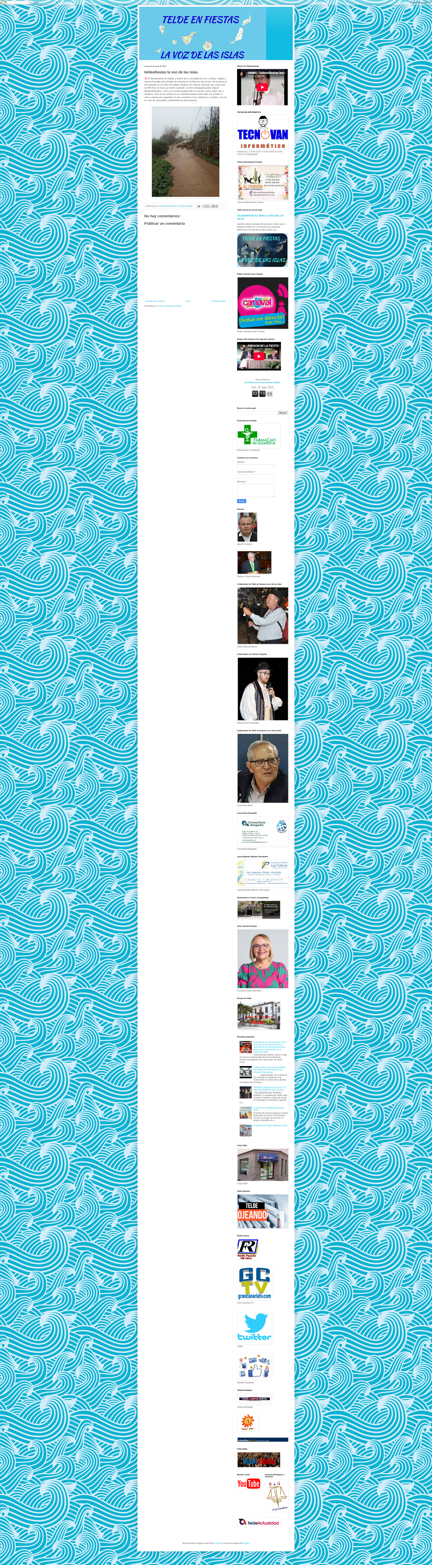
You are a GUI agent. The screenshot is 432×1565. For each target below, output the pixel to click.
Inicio (188, 301)
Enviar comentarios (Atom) (169, 306)
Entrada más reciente (155, 301)
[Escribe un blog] (207, 206)
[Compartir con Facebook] (213, 206)
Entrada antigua (218, 301)
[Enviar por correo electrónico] (204, 206)
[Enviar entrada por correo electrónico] (198, 206)
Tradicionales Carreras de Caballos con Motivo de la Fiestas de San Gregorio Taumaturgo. (269, 1069)
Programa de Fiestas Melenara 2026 (270, 1125)
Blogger (245, 1543)
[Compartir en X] (210, 206)
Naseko (218, 1543)
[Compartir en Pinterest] (217, 206)
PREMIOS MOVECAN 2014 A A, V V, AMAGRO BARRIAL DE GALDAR (270, 1088)
